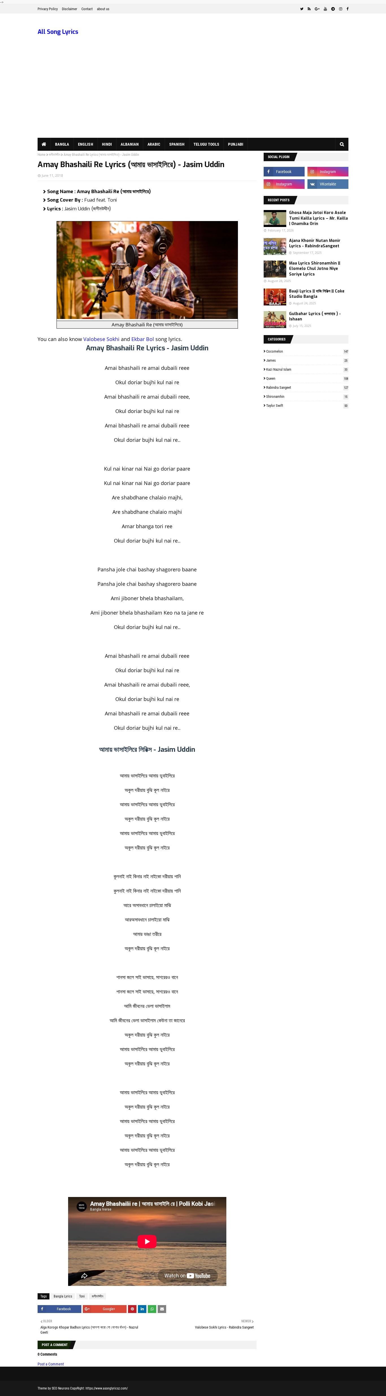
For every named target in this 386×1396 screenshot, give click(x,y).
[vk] (327, 184)
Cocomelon (307, 351)
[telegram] (333, 9)
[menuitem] (44, 144)
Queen (307, 378)
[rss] (309, 9)
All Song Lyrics (58, 32)
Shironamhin (306, 396)
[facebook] (346, 9)
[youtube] (325, 9)
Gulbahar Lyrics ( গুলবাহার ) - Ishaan (315, 316)
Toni (82, 1296)
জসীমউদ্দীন (54, 155)
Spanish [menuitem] (177, 144)
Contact (87, 9)
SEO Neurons (60, 1388)
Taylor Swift (306, 405)
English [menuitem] (85, 144)
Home (41, 155)
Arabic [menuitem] (154, 144)
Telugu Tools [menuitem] (207, 144)
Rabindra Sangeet (307, 387)
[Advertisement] (193, 95)
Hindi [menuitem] (107, 144)
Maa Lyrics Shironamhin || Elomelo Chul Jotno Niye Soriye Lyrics (314, 269)
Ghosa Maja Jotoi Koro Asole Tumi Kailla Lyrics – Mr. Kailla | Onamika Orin (318, 218)
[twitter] (302, 9)
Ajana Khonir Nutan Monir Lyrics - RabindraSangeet (315, 243)
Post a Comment (51, 1364)
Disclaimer (69, 9)
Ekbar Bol (142, 339)
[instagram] (341, 9)
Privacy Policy (48, 9)
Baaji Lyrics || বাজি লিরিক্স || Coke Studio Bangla (316, 294)
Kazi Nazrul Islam (306, 369)
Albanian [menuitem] (129, 144)
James (306, 360)
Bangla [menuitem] (62, 144)
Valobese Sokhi (101, 339)
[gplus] (317, 9)
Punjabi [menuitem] (235, 144)
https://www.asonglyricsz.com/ (107, 1388)
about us (103, 9)
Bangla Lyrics (63, 1296)
